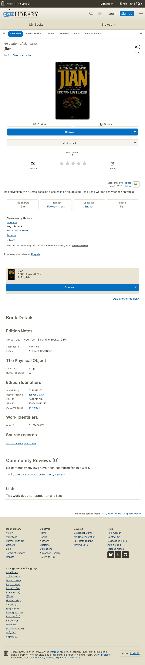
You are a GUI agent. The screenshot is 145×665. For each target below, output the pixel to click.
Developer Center (83, 532)
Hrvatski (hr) (13, 600)
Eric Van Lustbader (19, 55)
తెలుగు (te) (11, 624)
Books (43, 537)
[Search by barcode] (99, 13)
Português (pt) (14, 612)
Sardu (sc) (12, 620)
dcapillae (126, 182)
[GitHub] (125, 554)
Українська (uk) (15, 628)
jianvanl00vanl (37, 394)
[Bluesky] (110, 554)
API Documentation (84, 537)
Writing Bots (81, 544)
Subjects (45, 544)
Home (43, 532)
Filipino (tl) (12, 636)
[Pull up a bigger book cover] (72, 118)
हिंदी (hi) (10, 596)
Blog (8, 548)
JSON (110, 513)
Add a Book (114, 544)
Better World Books (18, 230)
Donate (106, 3)
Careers (10, 544)
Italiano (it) (12, 604)
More (12, 240)
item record (30, 443)
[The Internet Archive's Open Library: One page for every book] (20, 13)
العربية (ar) (12, 572)
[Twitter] (118, 554)
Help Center (114, 532)
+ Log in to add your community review (36, 474)
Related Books (93, 33)
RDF (104, 513)
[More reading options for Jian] (135, 142)
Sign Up (127, 13)
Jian (26, 43)
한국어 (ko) (12, 608)
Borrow (69, 132)
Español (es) (13, 588)
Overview (15, 33)
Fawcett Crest (56, 206)
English (89, 206)
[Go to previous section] (4, 34)
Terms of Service (15, 553)
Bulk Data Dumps (83, 540)
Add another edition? (126, 298)
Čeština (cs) (13, 576)
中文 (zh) (11, 632)
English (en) (13, 584)
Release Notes (115, 548)
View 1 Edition (33, 33)
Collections (46, 548)
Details (50, 33)
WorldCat (12, 222)
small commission (80, 245)
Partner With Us (15, 540)
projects (106, 654)
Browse (107, 24)
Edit (136, 184)
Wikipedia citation (132, 513)
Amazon (11, 235)
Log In (112, 13)
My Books (36, 24)
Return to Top (48, 557)
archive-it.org (72, 657)
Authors (44, 540)
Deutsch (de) (13, 580)
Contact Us (113, 537)
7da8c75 (135, 653)
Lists (77, 33)
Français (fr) (13, 592)
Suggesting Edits (117, 540)
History (127, 186)
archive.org (52, 657)
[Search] (91, 13)
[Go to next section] (141, 34)
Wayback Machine (34, 657)
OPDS (118, 513)
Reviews (64, 33)
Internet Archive (14, 443)
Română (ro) (13, 616)
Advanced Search (50, 553)
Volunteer (11, 537)
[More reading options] (135, 132)
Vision (9, 532)
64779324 (34, 407)
